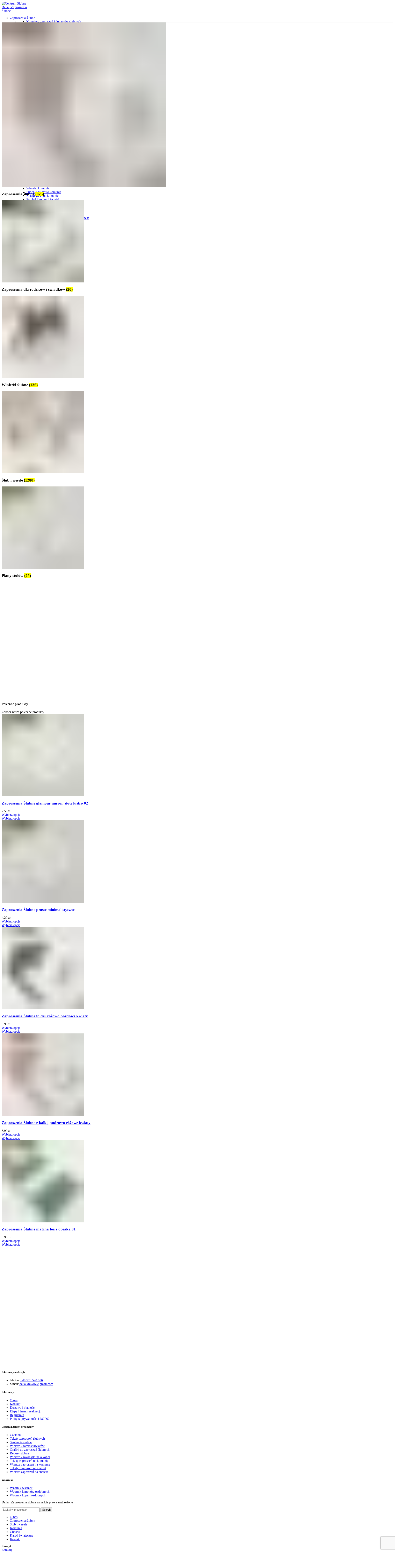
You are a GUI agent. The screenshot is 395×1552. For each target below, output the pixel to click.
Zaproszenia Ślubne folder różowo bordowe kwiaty (45, 1016)
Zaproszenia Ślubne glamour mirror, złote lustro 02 (45, 803)
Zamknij (7, 1550)
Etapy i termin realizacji (25, 1411)
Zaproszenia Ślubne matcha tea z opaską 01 (39, 1229)
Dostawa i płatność (22, 1407)
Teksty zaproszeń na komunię (29, 1460)
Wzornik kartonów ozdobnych (30, 1491)
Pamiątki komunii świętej (42, 199)
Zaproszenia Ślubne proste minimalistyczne (38, 909)
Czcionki (16, 1435)
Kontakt (15, 1404)
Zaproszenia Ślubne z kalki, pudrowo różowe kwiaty (46, 1123)
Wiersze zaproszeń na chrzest (29, 1472)
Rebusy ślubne (19, 1453)
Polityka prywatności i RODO (29, 1418)
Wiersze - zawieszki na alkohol (30, 1457)
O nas (13, 1400)
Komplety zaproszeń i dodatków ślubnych (53, 21)
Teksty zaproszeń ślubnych (27, 1438)
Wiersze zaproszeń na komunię (30, 1464)
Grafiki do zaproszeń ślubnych (30, 1449)
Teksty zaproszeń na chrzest (28, 1468)
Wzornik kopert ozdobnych (27, 1495)
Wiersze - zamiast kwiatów (27, 1446)
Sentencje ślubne (21, 1442)
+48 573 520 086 (31, 1380)
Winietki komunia (37, 188)
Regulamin (17, 1415)
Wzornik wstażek (21, 1488)
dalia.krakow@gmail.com (36, 1384)
